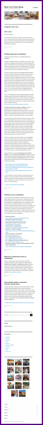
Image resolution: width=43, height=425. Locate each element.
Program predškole (9, 345)
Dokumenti (6, 409)
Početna (6, 404)
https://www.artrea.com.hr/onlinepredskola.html (16, 164)
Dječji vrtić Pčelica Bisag (13, 7)
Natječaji (7, 338)
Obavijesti (7, 340)
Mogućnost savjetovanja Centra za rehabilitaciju (15, 257)
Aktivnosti (7, 337)
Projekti (7, 348)
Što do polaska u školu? (16, 184)
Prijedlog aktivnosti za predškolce (15, 54)
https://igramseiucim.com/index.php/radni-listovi (16, 165)
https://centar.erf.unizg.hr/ (15, 272)
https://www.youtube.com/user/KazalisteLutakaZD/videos (18, 246)
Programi (7, 346)
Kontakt (5, 418)
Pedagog (7, 343)
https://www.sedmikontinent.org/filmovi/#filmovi (16, 227)
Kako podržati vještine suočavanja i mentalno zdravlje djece (15, 283)
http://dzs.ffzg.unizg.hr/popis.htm (13, 224)
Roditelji (6, 415)
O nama (5, 407)
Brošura (7, 302)
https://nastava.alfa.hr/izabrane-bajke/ (14, 238)
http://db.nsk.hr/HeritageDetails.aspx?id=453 (15, 221)
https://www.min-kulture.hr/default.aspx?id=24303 (17, 218)
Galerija (5, 412)
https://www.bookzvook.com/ (12, 235)
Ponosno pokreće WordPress (19, 421)
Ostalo (6, 341)
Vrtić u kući (8, 32)
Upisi (6, 349)
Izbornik (35, 7)
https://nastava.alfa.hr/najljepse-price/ (14, 241)
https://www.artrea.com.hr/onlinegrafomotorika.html (16, 104)
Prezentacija (8, 184)
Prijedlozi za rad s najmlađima (14, 195)
